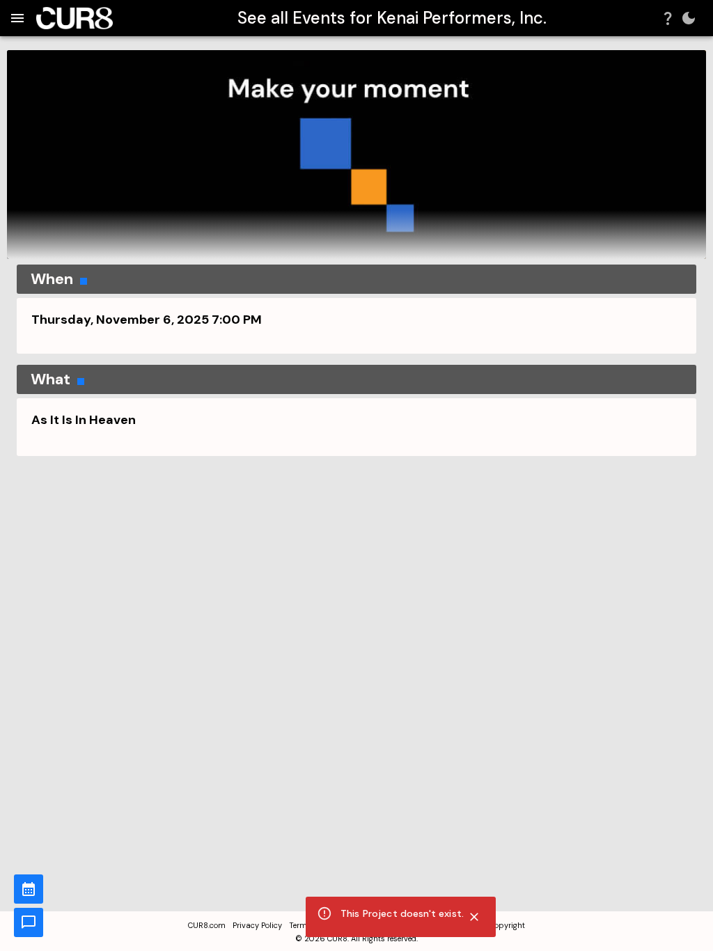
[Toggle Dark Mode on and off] (688, 18)
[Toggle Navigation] (17, 18)
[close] (474, 916)
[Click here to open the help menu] (667, 18)
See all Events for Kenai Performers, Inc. (392, 18)
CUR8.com (207, 925)
